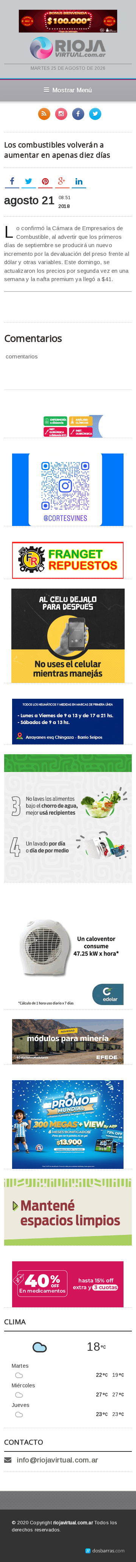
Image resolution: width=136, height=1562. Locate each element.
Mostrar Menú (72, 90)
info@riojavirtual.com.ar (57, 1460)
